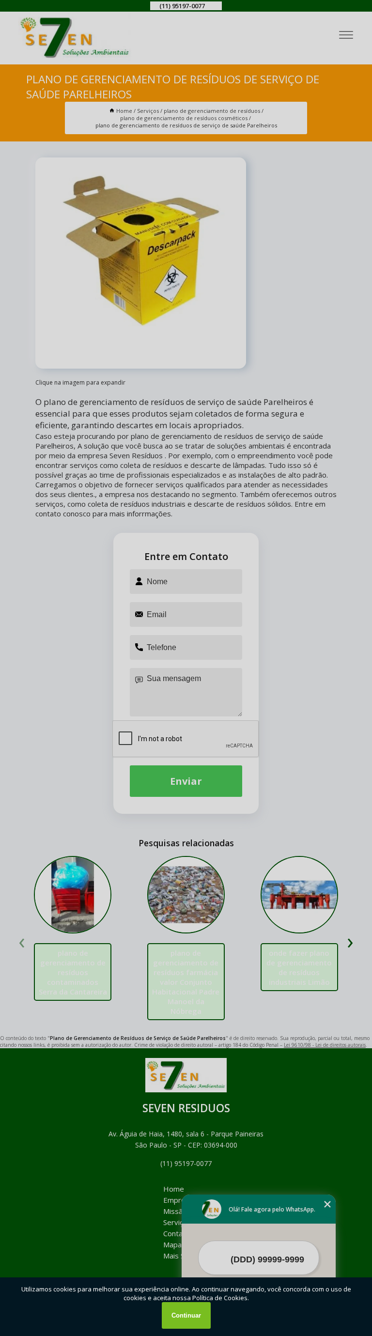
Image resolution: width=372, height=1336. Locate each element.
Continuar (186, 1315)
